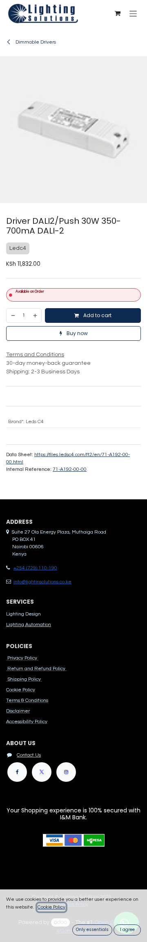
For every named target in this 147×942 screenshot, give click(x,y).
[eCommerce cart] (117, 13)
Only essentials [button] (92, 930)
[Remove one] (13, 315)
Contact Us (29, 755)
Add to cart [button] (96, 315)
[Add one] (35, 315)
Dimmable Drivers (35, 42)
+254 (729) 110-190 (35, 568)
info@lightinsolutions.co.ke (42, 582)
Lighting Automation (28, 624)
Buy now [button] (76, 333)
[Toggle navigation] (133, 13)
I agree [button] (127, 930)
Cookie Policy (51, 907)
